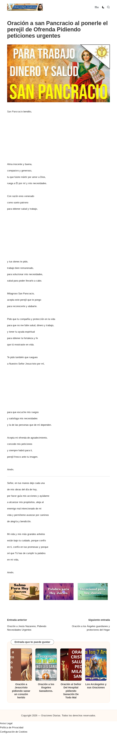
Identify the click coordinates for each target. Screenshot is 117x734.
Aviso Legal (6, 723)
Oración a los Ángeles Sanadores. (46, 687)
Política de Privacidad (11, 727)
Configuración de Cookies (13, 731)
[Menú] (96, 7)
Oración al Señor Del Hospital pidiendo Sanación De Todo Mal (71, 691)
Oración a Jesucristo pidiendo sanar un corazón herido (21, 691)
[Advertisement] (58, 136)
